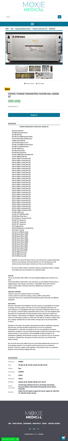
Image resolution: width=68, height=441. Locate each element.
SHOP (9, 423)
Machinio (41, 434)
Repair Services (17, 423)
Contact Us (34, 115)
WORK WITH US (37, 423)
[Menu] (32, 24)
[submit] (59, 16)
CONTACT (44, 423)
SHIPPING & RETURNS (54, 423)
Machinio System (29, 434)
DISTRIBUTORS (27, 423)
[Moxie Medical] (34, 415)
